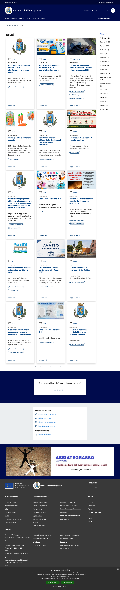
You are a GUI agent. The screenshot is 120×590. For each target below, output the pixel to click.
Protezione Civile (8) (105, 84)
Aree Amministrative (11, 505)
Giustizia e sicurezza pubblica (69, 505)
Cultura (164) (104, 50)
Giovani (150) (104, 65)
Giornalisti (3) (104, 61)
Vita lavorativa (37, 509)
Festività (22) (104, 58)
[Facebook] (91, 10)
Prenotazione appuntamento (42, 535)
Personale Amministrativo (13, 519)
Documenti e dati (10, 522)
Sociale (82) (104, 94)
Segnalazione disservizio (40, 538)
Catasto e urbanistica (39, 519)
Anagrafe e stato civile (40, 502)
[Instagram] (96, 10)
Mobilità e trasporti (39, 525)
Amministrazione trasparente (69, 535)
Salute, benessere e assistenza (70, 516)
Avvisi (13, 59)
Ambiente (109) (105, 38)
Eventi (90, 522)
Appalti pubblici (37, 516)
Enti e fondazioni (10, 512)
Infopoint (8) (104, 69)
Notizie (90, 502)
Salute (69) (103, 90)
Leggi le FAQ (36, 542)
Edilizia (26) (104, 54)
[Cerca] (113, 10)
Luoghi (90, 518)
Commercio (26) (105, 42)
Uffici (6, 509)
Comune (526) (104, 46)
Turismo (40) (104, 105)
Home (9, 25)
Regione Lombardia (11, 2)
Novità (16, 25)
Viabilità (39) (104, 109)
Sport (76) (103, 98)
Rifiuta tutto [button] (67, 582)
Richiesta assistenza (39, 545)
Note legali (63, 542)
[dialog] (60, 578)
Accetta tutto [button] (52, 582)
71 (60, 366)
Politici (7, 516)
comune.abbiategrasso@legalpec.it (16, 560)
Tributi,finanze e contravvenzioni (70, 509)
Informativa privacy (66, 538)
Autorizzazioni (64, 519)
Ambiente (63, 512)
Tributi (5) (103, 101)
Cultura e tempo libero (40, 505)
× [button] (118, 569)
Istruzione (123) (105, 73)
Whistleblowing (65, 548)
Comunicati (76, 59)
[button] (60, 586)
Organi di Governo (10, 502)
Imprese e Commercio (39, 512)
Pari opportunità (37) (105, 78)
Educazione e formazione (68, 502)
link (78, 578)
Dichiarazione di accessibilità (69, 545)
